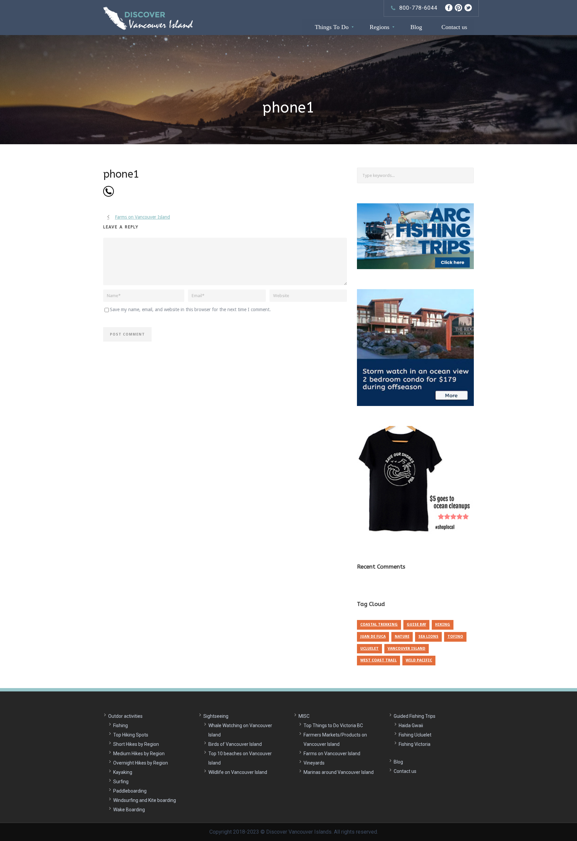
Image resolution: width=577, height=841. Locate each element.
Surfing (121, 781)
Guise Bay (416, 624)
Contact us (405, 771)
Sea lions (428, 636)
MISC (304, 716)
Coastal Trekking (379, 624)
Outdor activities (125, 716)
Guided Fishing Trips (414, 716)
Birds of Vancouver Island (235, 744)
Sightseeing (215, 716)
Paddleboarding (130, 791)
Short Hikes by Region (136, 744)
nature (402, 636)
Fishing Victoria (414, 744)
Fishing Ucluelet (415, 735)
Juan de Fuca (373, 636)
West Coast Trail (378, 660)
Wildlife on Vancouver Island (237, 772)
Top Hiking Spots (130, 735)
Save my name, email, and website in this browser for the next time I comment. (190, 309)
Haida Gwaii (411, 725)
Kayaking (122, 772)
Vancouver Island (406, 648)
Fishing (120, 725)
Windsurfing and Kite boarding (144, 800)
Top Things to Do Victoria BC (333, 725)
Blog (398, 762)
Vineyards (314, 763)
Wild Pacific (419, 660)
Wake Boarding (129, 809)
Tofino (455, 636)
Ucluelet (369, 648)
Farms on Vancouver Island (332, 753)
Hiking (442, 624)
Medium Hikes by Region (139, 753)
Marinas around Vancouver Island (339, 772)
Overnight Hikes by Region (140, 763)
